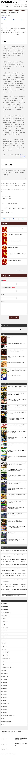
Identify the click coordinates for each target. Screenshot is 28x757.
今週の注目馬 (5, 627)
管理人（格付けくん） (5, 749)
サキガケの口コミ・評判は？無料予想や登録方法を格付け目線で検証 (16, 502)
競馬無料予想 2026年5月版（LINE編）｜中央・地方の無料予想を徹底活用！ (16, 489)
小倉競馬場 (4, 712)
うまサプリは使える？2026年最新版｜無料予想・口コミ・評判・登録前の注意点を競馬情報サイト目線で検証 (16, 370)
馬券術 (3, 624)
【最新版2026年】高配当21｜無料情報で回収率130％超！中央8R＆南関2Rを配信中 (15, 350)
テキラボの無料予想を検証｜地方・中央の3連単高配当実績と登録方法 (16, 438)
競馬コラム (4, 17)
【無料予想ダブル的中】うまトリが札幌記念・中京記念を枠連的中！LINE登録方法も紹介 (16, 387)
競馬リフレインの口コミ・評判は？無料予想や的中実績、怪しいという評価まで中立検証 (16, 406)
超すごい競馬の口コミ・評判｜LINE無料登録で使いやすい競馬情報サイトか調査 (16, 495)
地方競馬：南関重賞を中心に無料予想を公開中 (15, 362)
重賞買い (4, 618)
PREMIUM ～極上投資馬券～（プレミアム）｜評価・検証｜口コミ (16, 357)
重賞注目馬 (4, 646)
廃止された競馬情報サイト (7, 667)
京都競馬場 (4, 685)
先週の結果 (4, 603)
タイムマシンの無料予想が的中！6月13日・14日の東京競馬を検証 (16, 444)
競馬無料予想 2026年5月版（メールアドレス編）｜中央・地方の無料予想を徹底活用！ (16, 483)
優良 (3, 661)
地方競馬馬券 (5, 673)
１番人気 (4, 639)
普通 (3, 664)
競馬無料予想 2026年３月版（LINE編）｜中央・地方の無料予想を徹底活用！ (16, 533)
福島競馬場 (4, 709)
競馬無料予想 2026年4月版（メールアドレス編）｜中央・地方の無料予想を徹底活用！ (16, 508)
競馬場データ (5, 676)
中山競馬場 (4, 682)
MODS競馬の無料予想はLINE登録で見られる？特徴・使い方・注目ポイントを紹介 (16, 476)
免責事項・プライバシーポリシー (21, 744)
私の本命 (4, 700)
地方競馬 (4, 670)
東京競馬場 (4, 679)
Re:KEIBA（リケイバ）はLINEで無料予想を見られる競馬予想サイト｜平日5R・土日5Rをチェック (16, 425)
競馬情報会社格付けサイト (10, 2)
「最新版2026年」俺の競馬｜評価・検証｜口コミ (16, 343)
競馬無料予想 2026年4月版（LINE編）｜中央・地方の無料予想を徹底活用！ (16, 514)
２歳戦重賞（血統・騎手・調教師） (14, 260)
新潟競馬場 (4, 694)
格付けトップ (9, 337)
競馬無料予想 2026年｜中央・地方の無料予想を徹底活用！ (16, 457)
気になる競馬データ (6, 612)
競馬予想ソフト (5, 703)
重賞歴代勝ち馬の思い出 (7, 721)
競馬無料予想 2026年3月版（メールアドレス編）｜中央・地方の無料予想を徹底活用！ (16, 540)
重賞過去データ (5, 636)
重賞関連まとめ (5, 633)
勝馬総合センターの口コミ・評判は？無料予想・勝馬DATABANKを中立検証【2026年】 (16, 394)
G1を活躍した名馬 (6, 652)
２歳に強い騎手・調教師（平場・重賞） (15, 234)
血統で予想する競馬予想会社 (8, 715)
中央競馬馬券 (5, 655)
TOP (8, 731)
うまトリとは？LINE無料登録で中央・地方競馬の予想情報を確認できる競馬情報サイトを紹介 (16, 464)
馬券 (3, 724)
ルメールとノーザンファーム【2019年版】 (16, 228)
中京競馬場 (4, 691)
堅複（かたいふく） (6, 615)
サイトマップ (3, 744)
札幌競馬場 (4, 697)
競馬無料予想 (5, 609)
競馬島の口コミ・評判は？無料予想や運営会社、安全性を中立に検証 (16, 413)
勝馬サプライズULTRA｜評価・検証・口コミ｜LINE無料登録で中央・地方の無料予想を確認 (16, 521)
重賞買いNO (4, 621)
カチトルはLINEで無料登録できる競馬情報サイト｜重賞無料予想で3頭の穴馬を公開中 (16, 470)
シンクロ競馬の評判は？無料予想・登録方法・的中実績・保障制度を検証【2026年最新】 (16, 419)
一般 (3, 718)
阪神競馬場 (4, 688)
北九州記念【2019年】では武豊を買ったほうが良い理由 (16, 254)
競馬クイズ (4, 643)
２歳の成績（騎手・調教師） (13, 247)
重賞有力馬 (4, 630)
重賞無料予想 (5, 606)
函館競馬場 (4, 706)
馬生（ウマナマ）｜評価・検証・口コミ (14, 375)
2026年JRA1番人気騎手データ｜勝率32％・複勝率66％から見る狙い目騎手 (16, 432)
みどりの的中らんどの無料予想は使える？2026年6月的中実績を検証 (16, 451)
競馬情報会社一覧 (6, 658)
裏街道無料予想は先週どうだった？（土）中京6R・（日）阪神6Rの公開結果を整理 (16, 527)
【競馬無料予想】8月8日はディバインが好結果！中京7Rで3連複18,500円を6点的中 (16, 400)
